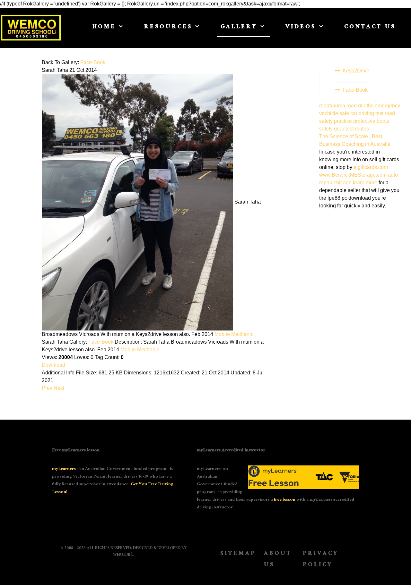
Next (59, 388)
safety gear (332, 128)
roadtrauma (332, 105)
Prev (47, 388)
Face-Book (92, 62)
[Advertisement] (359, 312)
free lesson (284, 500)
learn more (365, 182)
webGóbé (123, 555)
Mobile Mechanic (233, 334)
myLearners (64, 469)
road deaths (360, 105)
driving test (372, 113)
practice (343, 121)
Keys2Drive (356, 70)
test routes (357, 128)
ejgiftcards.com (371, 167)
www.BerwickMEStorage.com (353, 175)
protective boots (371, 121)
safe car (349, 113)
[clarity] (31, 28)
